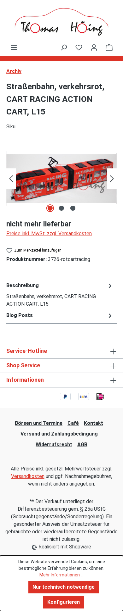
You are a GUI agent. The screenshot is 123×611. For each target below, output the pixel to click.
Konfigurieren (63, 602)
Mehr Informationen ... (61, 574)
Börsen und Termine (38, 423)
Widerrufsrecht (54, 444)
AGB (82, 444)
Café (73, 423)
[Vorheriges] (11, 178)
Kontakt (93, 423)
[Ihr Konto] (94, 47)
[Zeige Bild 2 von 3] (61, 208)
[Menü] (13, 47)
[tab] (60, 294)
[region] (61, 178)
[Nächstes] (112, 178)
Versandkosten (27, 476)
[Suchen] (63, 47)
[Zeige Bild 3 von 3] (72, 208)
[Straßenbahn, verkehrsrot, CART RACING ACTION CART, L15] (61, 178)
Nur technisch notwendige (63, 587)
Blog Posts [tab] (19, 315)
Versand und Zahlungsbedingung (59, 434)
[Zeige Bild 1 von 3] (50, 208)
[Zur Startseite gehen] (61, 22)
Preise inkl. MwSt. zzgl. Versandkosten (49, 233)
